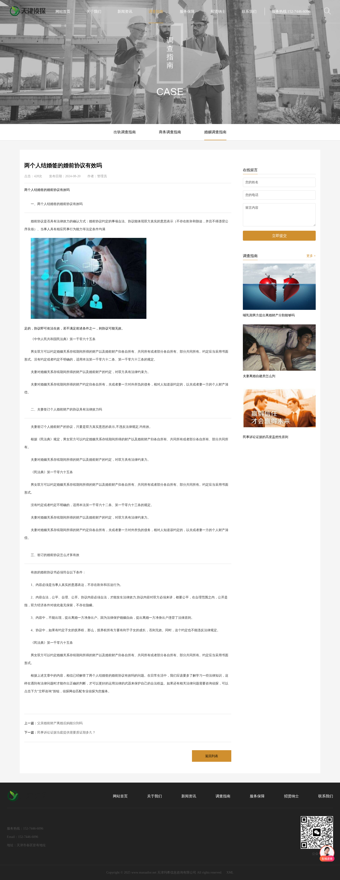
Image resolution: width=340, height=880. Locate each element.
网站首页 (63, 11)
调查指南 (155, 11)
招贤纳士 (218, 11)
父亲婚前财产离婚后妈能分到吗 (53, 723)
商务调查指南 (170, 132)
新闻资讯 (124, 11)
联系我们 (249, 11)
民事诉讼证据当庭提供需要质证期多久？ (60, 732)
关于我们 (94, 11)
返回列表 (211, 756)
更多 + (311, 256)
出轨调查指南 (125, 132)
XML (230, 872)
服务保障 (187, 11)
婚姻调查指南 (215, 132)
